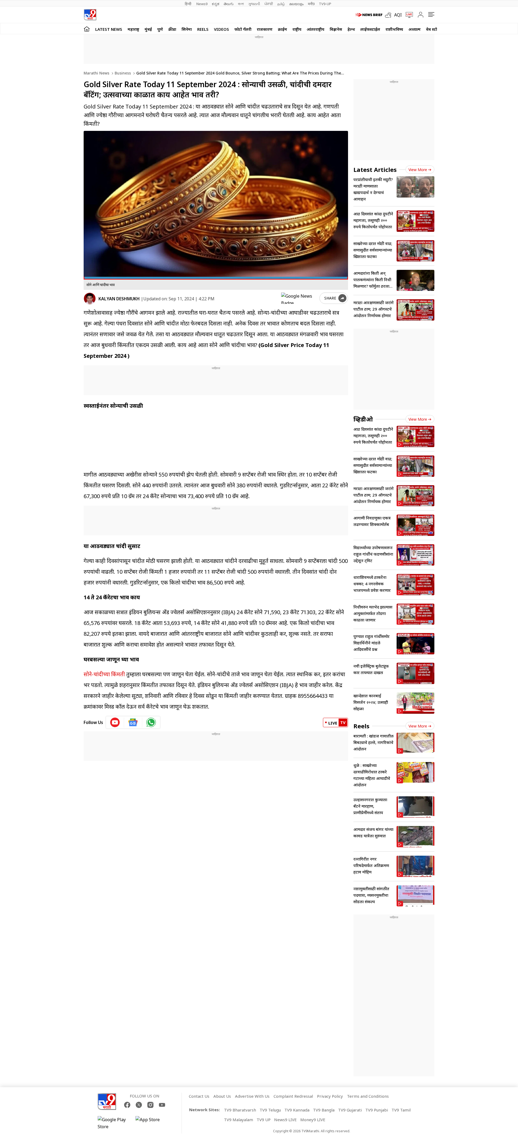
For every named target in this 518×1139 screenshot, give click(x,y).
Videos (221, 29)
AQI (398, 15)
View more (417, 169)
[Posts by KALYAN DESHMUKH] (90, 299)
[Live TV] (407, 15)
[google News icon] (133, 722)
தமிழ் (281, 3)
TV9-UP (325, 3)
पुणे (160, 29)
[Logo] (90, 14)
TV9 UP (264, 1119)
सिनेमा (187, 29)
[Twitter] (139, 1105)
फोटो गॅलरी (242, 29)
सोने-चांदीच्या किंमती (104, 674)
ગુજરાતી (254, 3)
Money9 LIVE (312, 1119)
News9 (201, 3)
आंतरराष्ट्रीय (315, 29)
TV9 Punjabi (376, 1110)
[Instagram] (150, 1105)
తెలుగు (229, 3)
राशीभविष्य (394, 29)
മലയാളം (296, 3)
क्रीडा (172, 29)
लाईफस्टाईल (370, 29)
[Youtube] (162, 1105)
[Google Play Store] (114, 1123)
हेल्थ (351, 29)
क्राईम (282, 29)
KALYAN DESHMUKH (119, 298)
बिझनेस (336, 29)
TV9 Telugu (270, 1110)
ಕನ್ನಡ (215, 3)
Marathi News (96, 73)
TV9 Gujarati (350, 1110)
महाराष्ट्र (133, 29)
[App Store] (152, 1123)
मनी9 (311, 3)
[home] (87, 28)
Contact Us (199, 1096)
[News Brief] (368, 14)
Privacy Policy (330, 1096)
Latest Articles (375, 169)
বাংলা (241, 3)
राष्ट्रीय (296, 29)
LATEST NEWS (108, 29)
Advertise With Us (252, 1096)
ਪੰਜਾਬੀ (268, 3)
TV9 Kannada (296, 1110)
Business (122, 73)
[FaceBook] (127, 1105)
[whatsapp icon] (151, 722)
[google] (299, 298)
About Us (222, 1096)
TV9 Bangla (324, 1110)
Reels (203, 29)
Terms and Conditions (368, 1096)
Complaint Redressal (293, 1096)
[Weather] (389, 15)
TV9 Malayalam (238, 1119)
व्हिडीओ (363, 419)
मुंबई (148, 29)
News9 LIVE (285, 1119)
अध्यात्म (414, 29)
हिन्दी (188, 3)
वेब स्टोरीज (434, 29)
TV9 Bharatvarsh (240, 1110)
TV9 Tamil (401, 1110)
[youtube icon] (115, 722)
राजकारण (264, 29)
